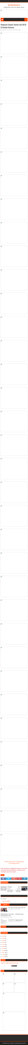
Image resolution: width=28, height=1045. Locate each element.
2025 (3, 936)
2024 (3, 938)
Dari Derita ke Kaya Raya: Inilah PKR (16, 907)
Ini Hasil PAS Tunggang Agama (15, 920)
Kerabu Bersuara (14, 5)
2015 (3, 956)
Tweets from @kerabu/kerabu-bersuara (10, 963)
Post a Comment (6, 901)
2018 (3, 950)
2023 (3, 940)
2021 (3, 944)
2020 (3, 946)
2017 (3, 952)
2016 (3, 954)
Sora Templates (10, 1043)
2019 (3, 948)
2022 (3, 942)
